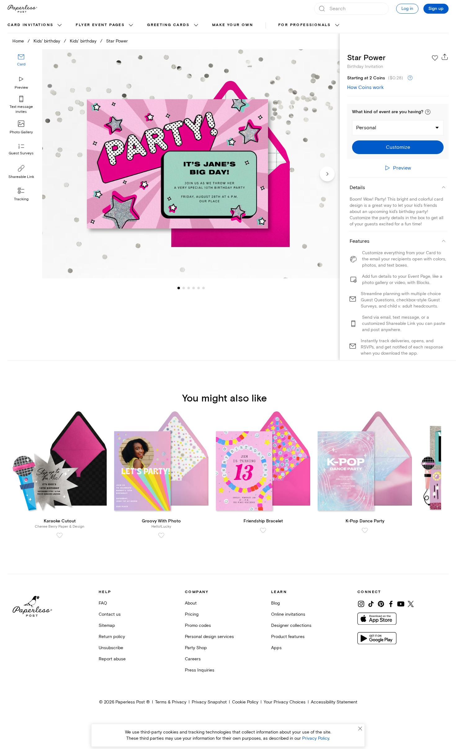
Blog (275, 603)
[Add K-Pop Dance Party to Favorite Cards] (365, 530)
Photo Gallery (21, 132)
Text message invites (21, 109)
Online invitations (288, 614)
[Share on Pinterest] (381, 604)
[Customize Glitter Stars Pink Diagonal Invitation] (191, 164)
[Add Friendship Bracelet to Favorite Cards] (263, 530)
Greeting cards (168, 25)
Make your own (232, 25)
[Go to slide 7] (203, 287)
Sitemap (107, 625)
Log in (407, 8)
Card (21, 64)
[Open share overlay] (445, 56)
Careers (193, 659)
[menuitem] (35, 25)
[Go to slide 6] (198, 287)
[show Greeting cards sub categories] (196, 25)
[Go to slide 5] (193, 287)
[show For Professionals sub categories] (337, 25)
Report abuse (112, 659)
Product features (288, 636)
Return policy (112, 636)
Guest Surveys (21, 153)
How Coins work (365, 87)
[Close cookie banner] (360, 728)
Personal (366, 128)
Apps (276, 647)
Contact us (110, 614)
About (191, 603)
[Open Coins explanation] (410, 78)
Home (18, 41)
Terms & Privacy (170, 702)
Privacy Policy (315, 738)
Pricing (192, 614)
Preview (21, 87)
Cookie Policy (245, 702)
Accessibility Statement (334, 702)
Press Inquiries (199, 670)
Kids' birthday (47, 41)
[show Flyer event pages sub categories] (131, 25)
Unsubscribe (111, 647)
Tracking (21, 199)
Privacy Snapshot (209, 702)
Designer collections (291, 625)
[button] (428, 112)
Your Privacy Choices (285, 702)
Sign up (436, 8)
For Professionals (304, 25)
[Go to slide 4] (188, 287)
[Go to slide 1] (178, 287)
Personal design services (209, 636)
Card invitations (30, 25)
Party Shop (196, 647)
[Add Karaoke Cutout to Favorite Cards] (59, 535)
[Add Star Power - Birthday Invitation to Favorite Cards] (435, 58)
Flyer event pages (100, 25)
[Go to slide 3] (183, 287)
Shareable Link (21, 177)
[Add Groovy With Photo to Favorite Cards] (161, 535)
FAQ (103, 603)
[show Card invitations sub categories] (59, 25)
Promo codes (198, 625)
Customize (398, 147)
